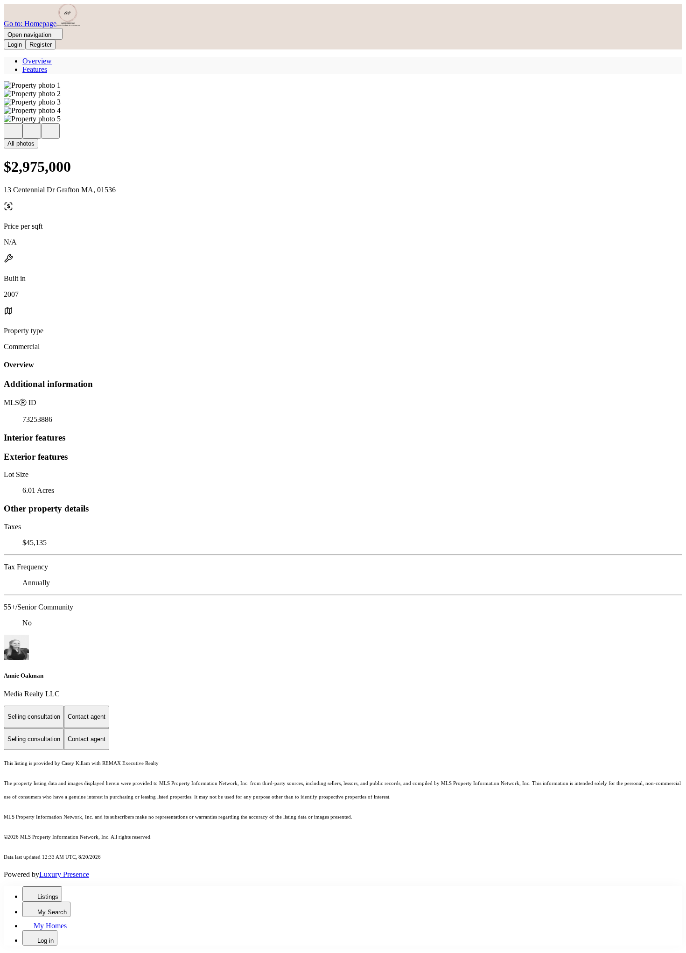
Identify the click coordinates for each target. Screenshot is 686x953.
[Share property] (50, 131)
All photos (21, 143)
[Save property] (31, 131)
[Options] (13, 131)
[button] (343, 85)
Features (34, 69)
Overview (37, 61)
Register (40, 44)
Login (14, 44)
